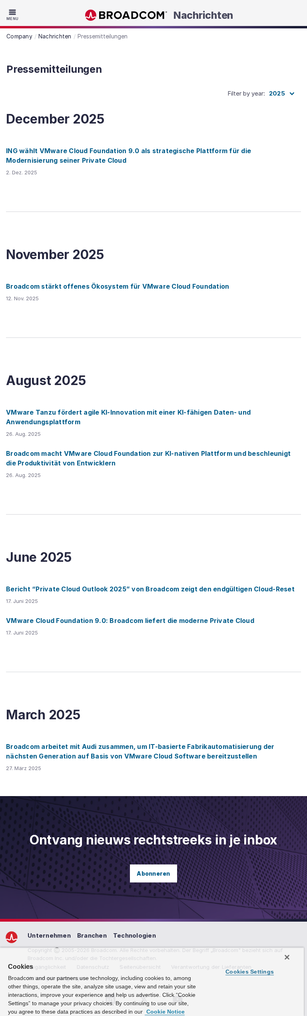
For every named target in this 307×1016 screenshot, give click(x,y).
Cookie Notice (165, 1011)
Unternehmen (49, 935)
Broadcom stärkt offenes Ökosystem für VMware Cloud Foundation (117, 286)
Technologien (134, 935)
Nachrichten (203, 15)
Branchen (92, 935)
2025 (277, 93)
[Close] (287, 957)
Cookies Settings (249, 971)
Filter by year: (246, 93)
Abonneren (153, 873)
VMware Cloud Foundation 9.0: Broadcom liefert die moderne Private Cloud (130, 621)
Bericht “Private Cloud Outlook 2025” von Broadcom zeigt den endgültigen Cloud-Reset (150, 589)
